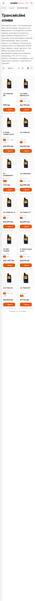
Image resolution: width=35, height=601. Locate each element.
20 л (25, 101)
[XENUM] (17, 3)
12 (18, 68)
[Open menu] (3, 3)
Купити (10, 110)
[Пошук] (27, 3)
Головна (4, 8)
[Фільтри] (3, 68)
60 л (29, 101)
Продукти (11, 8)
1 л (21, 101)
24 (22, 68)
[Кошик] (31, 3)
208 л (5, 142)
